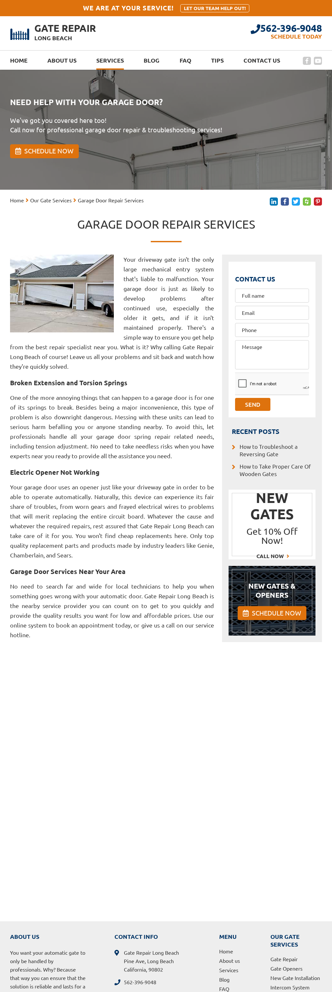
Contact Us (261, 60)
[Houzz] (307, 201)
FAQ (185, 60)
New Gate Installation (295, 978)
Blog (152, 60)
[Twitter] (296, 201)
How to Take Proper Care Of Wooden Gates (275, 470)
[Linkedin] (274, 201)
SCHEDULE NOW (275, 613)
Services (110, 60)
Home (19, 60)
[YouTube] (318, 61)
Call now (270, 556)
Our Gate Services (51, 200)
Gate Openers (286, 969)
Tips (217, 60)
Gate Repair (284, 959)
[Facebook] (307, 61)
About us (62, 60)
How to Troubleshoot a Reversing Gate (269, 450)
